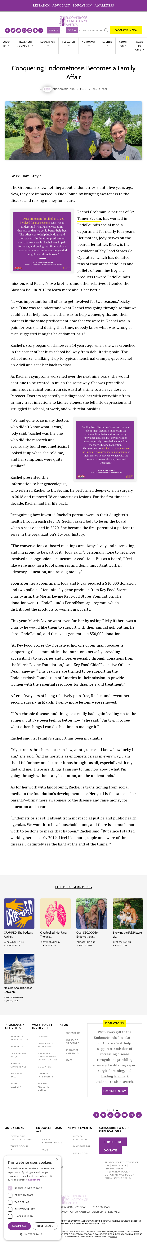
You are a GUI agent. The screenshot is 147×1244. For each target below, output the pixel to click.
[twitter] (13, 30)
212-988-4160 (101, 1207)
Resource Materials (72, 1051)
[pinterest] (35, 30)
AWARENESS (104, 5)
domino (113, 1237)
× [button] (57, 1159)
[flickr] (29, 30)
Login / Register (92, 30)
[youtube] (18, 30)
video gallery (16, 1085)
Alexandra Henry (14, 942)
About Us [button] (123, 43)
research (17, 1046)
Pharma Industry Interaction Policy (117, 1170)
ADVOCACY (61, 5)
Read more (34, 1179)
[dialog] (32, 1197)
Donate (110, 1150)
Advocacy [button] (88, 41)
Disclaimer (119, 1165)
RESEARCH (41, 5)
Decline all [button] (45, 1226)
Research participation (19, 1038)
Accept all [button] (19, 1226)
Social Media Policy (118, 1177)
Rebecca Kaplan (122, 942)
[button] (32, 1234)
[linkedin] (40, 30)
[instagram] (24, 30)
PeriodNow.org (78, 602)
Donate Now (126, 30)
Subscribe (113, 1142)
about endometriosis (52, 1141)
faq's (45, 1149)
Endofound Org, (64, 89)
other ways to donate (46, 1045)
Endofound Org (86, 942)
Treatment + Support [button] (25, 43)
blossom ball (82, 1146)
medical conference (81, 1138)
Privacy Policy (114, 1162)
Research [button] (68, 41)
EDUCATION (82, 5)
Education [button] (47, 41)
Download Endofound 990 (21, 1138)
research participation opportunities (47, 1056)
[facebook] (7, 30)
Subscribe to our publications (114, 1129)
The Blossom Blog (73, 887)
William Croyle (29, 175)
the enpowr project (19, 1055)
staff (68, 1060)
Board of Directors (72, 1042)
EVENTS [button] (107, 41)
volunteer (45, 1066)
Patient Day (81, 1153)
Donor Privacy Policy (119, 1174)
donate (43, 1036)
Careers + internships (46, 1075)
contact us (73, 1033)
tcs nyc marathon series (44, 1086)
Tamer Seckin (89, 218)
